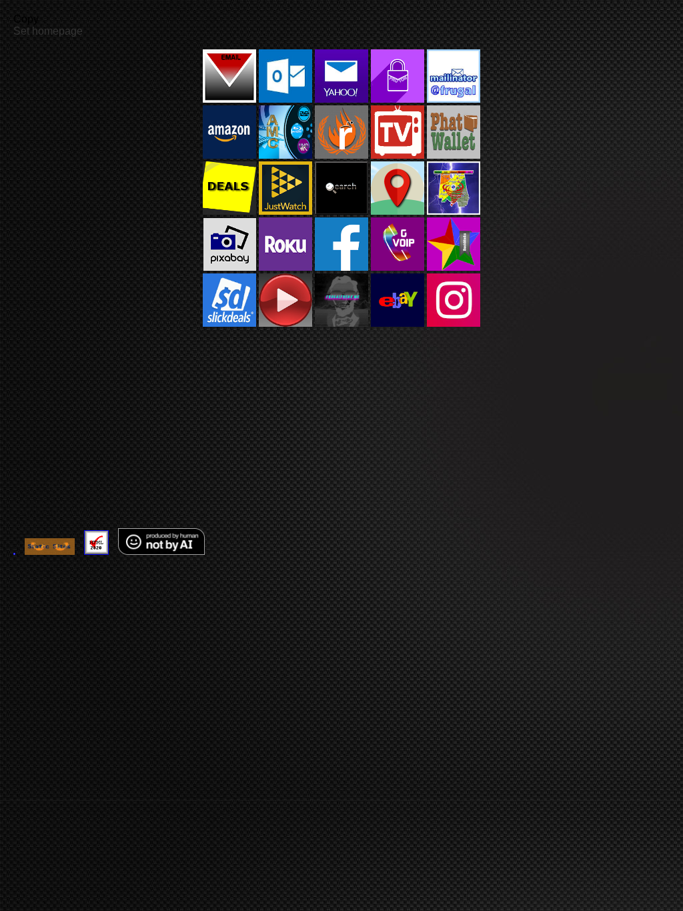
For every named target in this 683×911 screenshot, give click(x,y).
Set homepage (48, 31)
